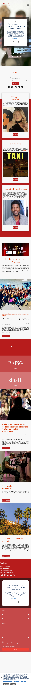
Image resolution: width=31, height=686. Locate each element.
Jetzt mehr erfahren (6, 335)
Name (3, 610)
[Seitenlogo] (8, 8)
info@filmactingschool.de (7, 570)
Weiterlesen (15, 134)
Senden (15, 649)
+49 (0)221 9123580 (6, 566)
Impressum (16, 681)
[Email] (19, 87)
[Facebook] (9, 87)
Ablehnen (13, 684)
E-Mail (3, 617)
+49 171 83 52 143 (5, 568)
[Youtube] (16, 87)
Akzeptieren (15, 41)
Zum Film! (25, 150)
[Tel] (22, 87)
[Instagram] (12, 87)
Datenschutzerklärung (15, 38)
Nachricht (4, 623)
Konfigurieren (23, 681)
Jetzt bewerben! (15, 83)
